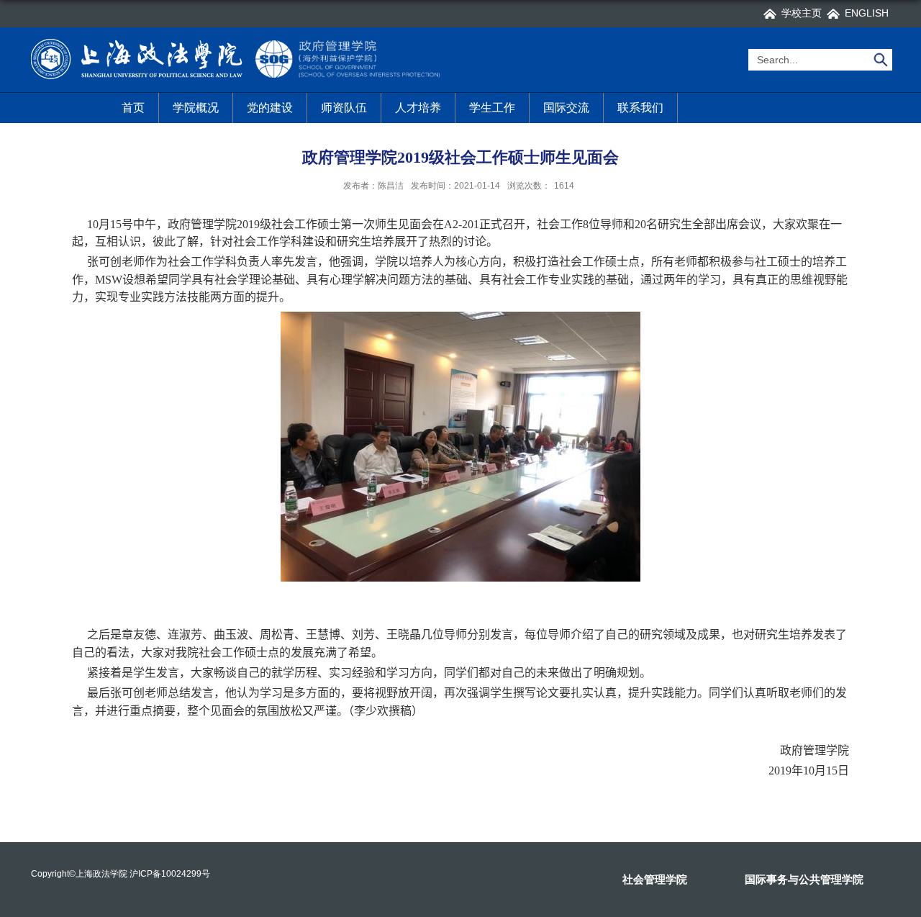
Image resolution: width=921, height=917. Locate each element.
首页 (133, 107)
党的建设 (270, 107)
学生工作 (492, 107)
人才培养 (418, 107)
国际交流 (566, 107)
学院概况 (196, 107)
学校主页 (801, 13)
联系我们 (640, 107)
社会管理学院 (654, 879)
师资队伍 (344, 107)
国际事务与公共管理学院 (804, 879)
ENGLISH (867, 13)
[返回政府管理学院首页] (238, 41)
